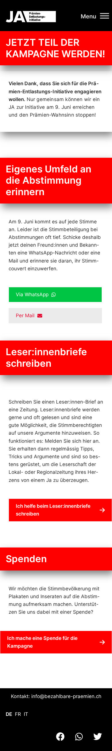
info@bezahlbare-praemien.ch (66, 696)
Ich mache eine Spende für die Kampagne (42, 642)
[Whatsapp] (79, 736)
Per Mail (26, 315)
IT (26, 714)
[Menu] (104, 15)
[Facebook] (60, 736)
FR (18, 714)
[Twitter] (97, 736)
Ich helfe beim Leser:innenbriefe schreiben (53, 510)
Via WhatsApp (33, 294)
